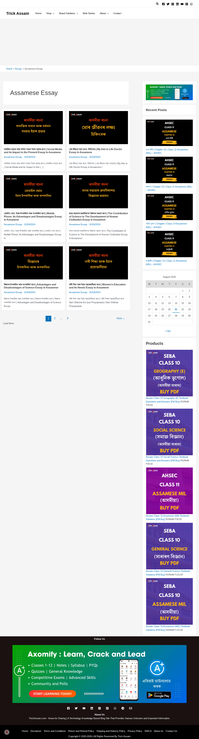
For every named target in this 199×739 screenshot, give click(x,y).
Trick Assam (17, 13)
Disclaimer (35, 731)
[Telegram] (123, 708)
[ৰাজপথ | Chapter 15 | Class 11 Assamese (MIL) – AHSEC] (169, 170)
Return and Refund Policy (81, 731)
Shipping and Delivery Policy (110, 731)
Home (25, 731)
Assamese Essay (13, 157)
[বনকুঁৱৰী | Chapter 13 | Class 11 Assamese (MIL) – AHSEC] (169, 244)
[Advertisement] (99, 42)
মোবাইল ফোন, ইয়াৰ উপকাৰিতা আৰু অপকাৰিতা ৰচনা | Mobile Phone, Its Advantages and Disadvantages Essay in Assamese (33, 216)
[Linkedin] (177, 4)
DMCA (148, 731)
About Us (158, 731)
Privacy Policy (135, 731)
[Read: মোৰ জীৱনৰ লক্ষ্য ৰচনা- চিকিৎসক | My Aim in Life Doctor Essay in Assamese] (98, 127)
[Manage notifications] (6, 732)
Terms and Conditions (55, 731)
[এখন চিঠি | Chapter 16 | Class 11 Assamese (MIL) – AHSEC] (169, 133)
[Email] (131, 708)
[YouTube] (182, 4)
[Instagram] (172, 4)
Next (121, 318)
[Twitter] (168, 4)
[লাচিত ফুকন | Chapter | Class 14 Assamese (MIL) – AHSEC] (169, 207)
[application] (52, 13)
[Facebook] (163, 4)
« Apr (168, 331)
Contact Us (171, 731)
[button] (157, 4)
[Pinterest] (186, 4)
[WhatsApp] (191, 4)
